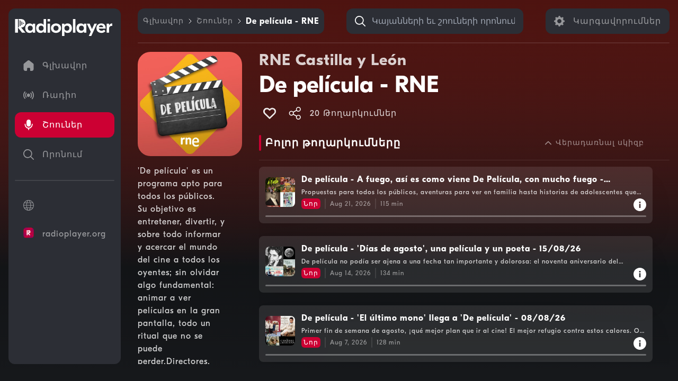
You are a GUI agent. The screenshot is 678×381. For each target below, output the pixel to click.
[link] (163, 21)
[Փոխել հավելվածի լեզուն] (64, 205)
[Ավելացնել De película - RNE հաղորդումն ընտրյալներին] (269, 113)
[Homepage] (63, 27)
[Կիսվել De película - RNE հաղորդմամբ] (295, 113)
